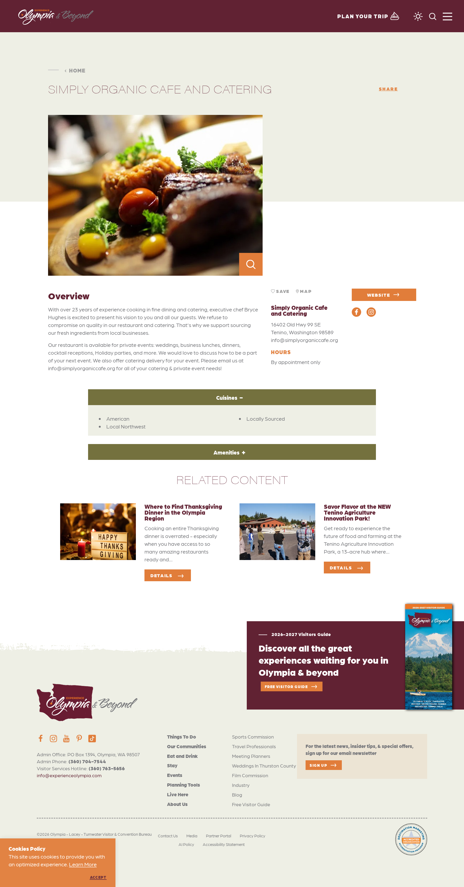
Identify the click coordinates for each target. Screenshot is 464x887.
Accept (98, 877)
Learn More (83, 864)
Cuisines (226, 397)
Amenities (226, 452)
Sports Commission (253, 736)
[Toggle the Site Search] (432, 16)
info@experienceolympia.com (69, 775)
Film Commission (250, 775)
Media (191, 835)
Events (174, 775)
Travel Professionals (254, 746)
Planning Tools (183, 784)
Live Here (177, 794)
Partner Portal (218, 835)
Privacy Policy (252, 835)
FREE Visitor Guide (286, 686)
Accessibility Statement (224, 844)
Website (378, 294)
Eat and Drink (182, 756)
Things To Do (181, 736)
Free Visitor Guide (251, 804)
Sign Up (318, 765)
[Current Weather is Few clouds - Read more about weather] (418, 16)
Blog (237, 794)
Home (77, 70)
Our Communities (186, 746)
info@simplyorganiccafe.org (304, 340)
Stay (172, 765)
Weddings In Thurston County (264, 765)
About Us (177, 804)
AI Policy (186, 844)
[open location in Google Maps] (339, 195)
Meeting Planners (251, 756)
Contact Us (168, 835)
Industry (240, 785)
